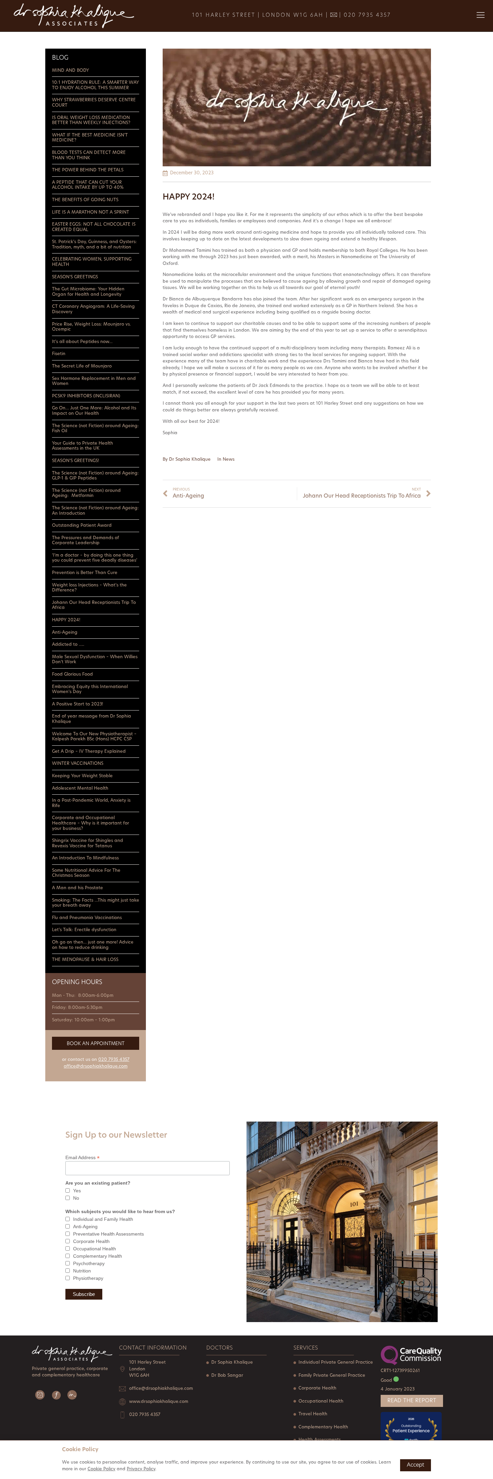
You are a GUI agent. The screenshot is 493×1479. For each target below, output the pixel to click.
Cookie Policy (101, 1469)
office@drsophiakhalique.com (95, 1066)
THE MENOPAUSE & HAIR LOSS (85, 960)
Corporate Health (91, 1241)
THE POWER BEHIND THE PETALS (87, 170)
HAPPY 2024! (66, 620)
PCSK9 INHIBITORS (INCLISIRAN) (86, 396)
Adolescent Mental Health (80, 788)
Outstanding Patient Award (82, 525)
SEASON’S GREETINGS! (75, 461)
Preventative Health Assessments (108, 1234)
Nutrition (82, 1270)
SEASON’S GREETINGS (75, 277)
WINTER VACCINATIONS (77, 763)
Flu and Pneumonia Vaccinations (87, 918)
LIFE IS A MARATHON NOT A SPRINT (91, 212)
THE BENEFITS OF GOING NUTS (86, 200)
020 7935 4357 (367, 15)
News (228, 459)
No (76, 1198)
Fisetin (59, 354)
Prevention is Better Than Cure (84, 573)
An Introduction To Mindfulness (85, 858)
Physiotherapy (88, 1278)
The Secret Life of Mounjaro (82, 366)
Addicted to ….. (68, 644)
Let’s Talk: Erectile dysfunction (84, 930)
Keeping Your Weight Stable (82, 776)
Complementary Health (97, 1256)
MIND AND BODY (70, 70)
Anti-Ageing (64, 632)
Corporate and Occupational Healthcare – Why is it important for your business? (90, 823)
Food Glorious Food (72, 674)
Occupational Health (94, 1248)
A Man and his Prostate (77, 888)
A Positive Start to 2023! (77, 704)
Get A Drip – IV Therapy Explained (89, 751)
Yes (77, 1190)
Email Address (82, 1157)
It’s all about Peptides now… (82, 342)
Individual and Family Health (103, 1219)
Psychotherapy (89, 1263)
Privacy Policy (141, 1469)
